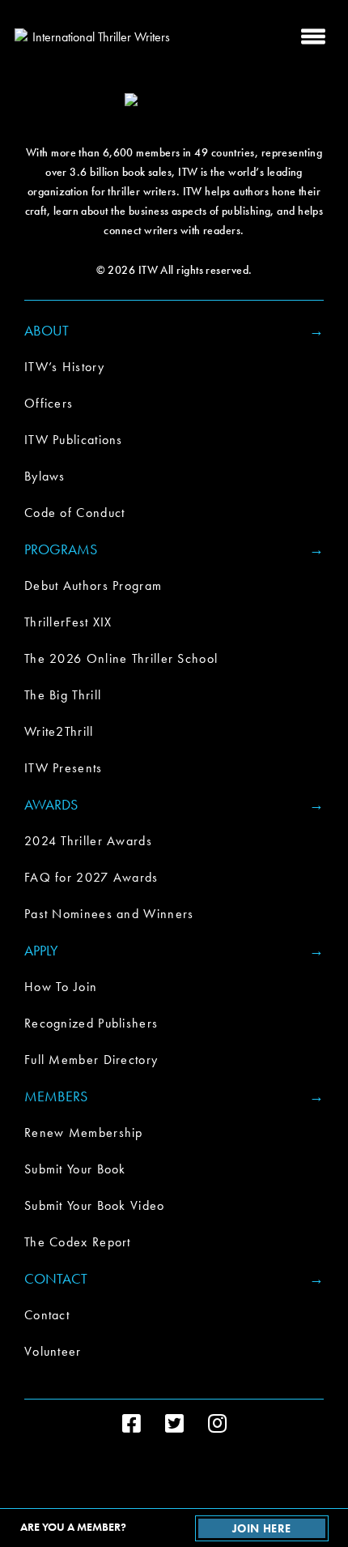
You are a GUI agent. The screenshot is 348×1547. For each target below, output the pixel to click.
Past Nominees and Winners (109, 913)
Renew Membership (83, 1132)
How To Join (60, 986)
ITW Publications (73, 439)
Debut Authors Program (93, 585)
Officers (48, 403)
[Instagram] (217, 1424)
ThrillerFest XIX (68, 621)
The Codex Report (77, 1241)
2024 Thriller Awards (88, 840)
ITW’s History (64, 366)
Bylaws (45, 476)
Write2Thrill (59, 731)
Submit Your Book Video (94, 1205)
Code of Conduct (74, 512)
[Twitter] (174, 1424)
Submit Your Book (75, 1168)
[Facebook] (131, 1424)
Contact (47, 1314)
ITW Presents (63, 767)
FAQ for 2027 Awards (91, 877)
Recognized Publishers (91, 1023)
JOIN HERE (261, 1528)
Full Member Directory (91, 1059)
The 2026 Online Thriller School (121, 658)
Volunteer (53, 1351)
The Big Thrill (62, 694)
